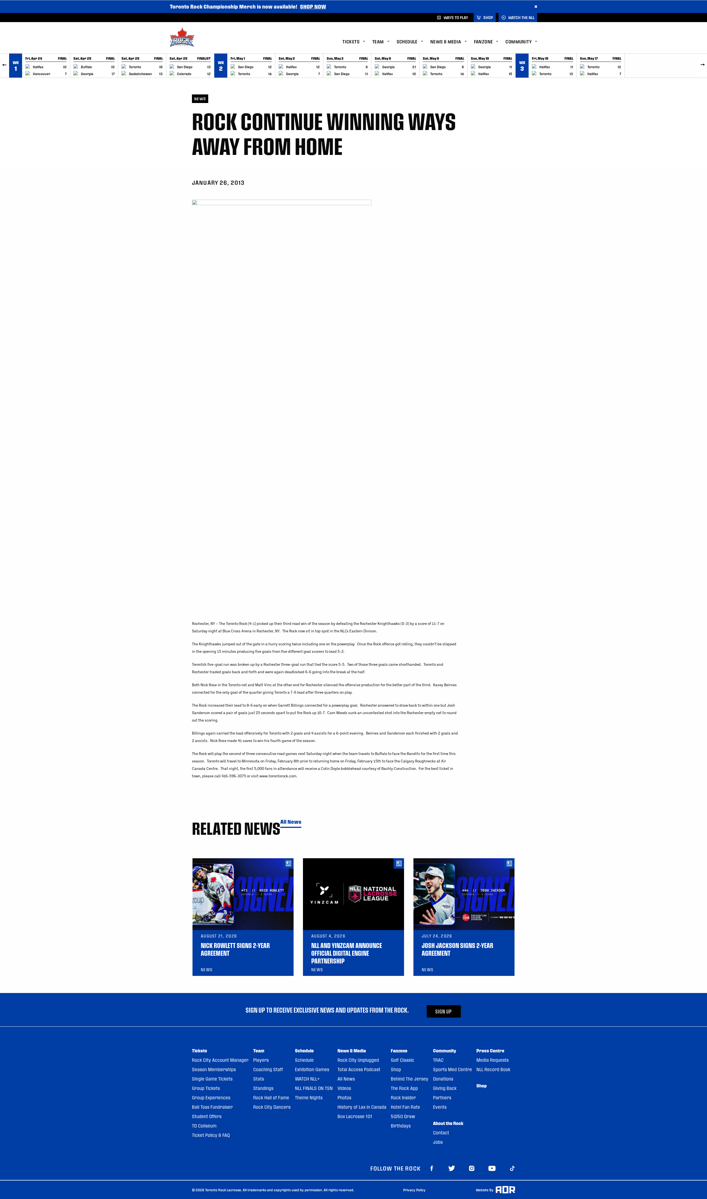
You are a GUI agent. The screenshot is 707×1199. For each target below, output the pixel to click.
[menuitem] (357, 42)
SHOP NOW (313, 6)
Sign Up (443, 1011)
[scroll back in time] (4, 66)
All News (290, 822)
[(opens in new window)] (431, 1168)
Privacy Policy (414, 1190)
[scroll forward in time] (702, 66)
